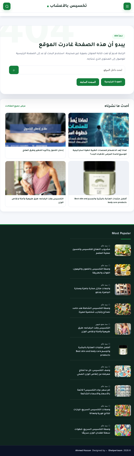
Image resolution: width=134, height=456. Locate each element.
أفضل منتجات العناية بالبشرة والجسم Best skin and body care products (93, 351)
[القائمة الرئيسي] (127, 6)
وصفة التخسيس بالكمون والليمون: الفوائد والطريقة (91, 271)
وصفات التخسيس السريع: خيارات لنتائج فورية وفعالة (91, 412)
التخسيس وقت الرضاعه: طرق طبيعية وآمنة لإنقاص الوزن (94, 330)
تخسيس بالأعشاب (68, 6)
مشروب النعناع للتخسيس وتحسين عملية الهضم (91, 251)
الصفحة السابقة (88, 82)
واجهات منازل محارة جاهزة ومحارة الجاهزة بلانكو (92, 291)
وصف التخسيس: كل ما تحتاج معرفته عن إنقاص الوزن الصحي (93, 372)
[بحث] (6, 6)
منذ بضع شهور (101, 324)
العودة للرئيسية (113, 82)
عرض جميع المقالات (15, 106)
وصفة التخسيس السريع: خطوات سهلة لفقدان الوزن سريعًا (92, 431)
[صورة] (123, 250)
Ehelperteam (115, 451)
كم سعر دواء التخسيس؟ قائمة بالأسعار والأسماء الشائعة (93, 392)
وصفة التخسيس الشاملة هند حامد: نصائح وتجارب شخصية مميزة (91, 310)
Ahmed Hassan (83, 451)
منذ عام (104, 245)
